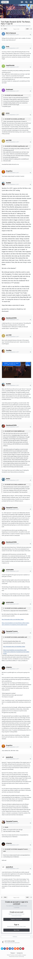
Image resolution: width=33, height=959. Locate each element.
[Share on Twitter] (2, 948)
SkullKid (19, 431)
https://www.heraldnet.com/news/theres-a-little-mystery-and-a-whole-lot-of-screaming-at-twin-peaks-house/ (16, 651)
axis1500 (19, 119)
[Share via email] (20, 948)
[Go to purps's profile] (3, 114)
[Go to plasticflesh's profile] (3, 758)
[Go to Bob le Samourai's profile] (3, 34)
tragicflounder (21, 146)
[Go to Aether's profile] (3, 479)
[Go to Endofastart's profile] (3, 90)
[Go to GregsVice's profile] (3, 171)
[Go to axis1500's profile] (3, 141)
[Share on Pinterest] (23, 948)
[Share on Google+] (7, 948)
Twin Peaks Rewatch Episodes (23, 25)
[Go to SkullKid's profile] (3, 183)
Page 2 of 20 (16, 29)
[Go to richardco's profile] (3, 668)
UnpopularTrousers (22, 849)
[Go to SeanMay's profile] (3, 351)
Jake (3, 25)
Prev (5, 28)
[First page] (2, 29)
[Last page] (31, 29)
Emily (18, 95)
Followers (15, 936)
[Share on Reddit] (15, 948)
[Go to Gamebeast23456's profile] (3, 318)
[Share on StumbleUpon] (18, 948)
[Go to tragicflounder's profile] (3, 66)
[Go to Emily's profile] (3, 47)
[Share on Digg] (10, 948)
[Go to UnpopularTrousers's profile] (3, 508)
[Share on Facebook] (4, 948)
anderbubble (20, 637)
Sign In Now (16, 930)
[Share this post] (30, 34)
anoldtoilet (20, 484)
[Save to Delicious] (12, 948)
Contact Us (20, 953)
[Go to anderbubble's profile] (3, 570)
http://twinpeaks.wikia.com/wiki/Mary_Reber (13, 619)
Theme (12, 953)
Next (27, 28)
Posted (12, 34)
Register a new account (16, 919)
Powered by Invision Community (16, 956)
